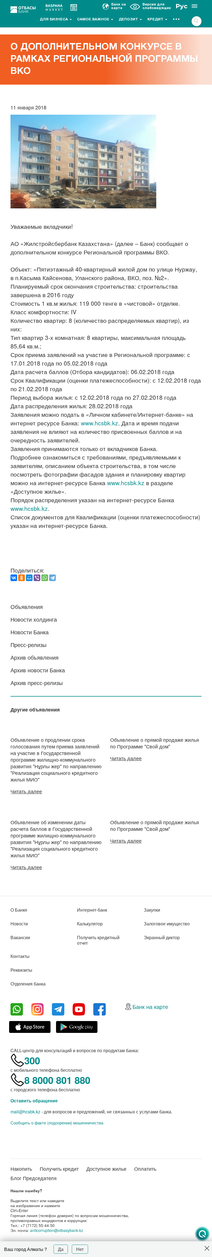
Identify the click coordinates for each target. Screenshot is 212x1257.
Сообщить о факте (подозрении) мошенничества (56, 1123)
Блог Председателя (33, 1177)
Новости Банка (29, 632)
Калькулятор (90, 923)
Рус (181, 6)
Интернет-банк (92, 910)
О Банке (18, 910)
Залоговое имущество (167, 923)
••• (176, 19)
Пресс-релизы (28, 645)
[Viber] (37, 577)
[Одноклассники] (21, 577)
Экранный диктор (162, 937)
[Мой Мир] (29, 577)
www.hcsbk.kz (99, 423)
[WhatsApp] (44, 577)
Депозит (129, 19)
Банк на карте (150, 1007)
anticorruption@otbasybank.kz (56, 1230)
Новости (19, 923)
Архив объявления (34, 657)
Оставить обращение (34, 1100)
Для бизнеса (54, 19)
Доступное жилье (106, 1168)
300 (32, 1060)
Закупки (152, 910)
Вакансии (20, 937)
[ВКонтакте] (13, 577)
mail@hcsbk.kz (25, 1111)
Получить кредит (59, 1168)
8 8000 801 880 (57, 1080)
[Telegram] (52, 577)
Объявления (26, 607)
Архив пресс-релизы (36, 683)
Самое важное (93, 19)
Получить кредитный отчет (98, 940)
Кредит (156, 19)
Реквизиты (21, 970)
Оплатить (145, 1168)
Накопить (21, 1168)
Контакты (20, 956)
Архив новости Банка (37, 670)
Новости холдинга (33, 619)
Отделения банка (28, 984)
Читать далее (26, 791)
